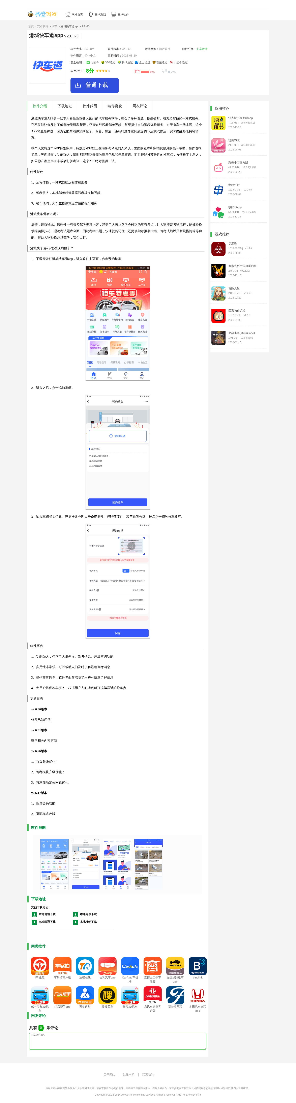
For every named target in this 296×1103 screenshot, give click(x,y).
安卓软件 (42, 26)
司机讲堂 (85, 1006)
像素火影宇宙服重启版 (242, 266)
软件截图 (90, 106)
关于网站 (109, 1074)
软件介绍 (40, 106)
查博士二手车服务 (152, 979)
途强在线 (85, 977)
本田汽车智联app (197, 1008)
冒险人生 (234, 288)
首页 (31, 26)
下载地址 (65, 106)
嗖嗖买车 (107, 1006)
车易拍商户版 (62, 977)
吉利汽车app (107, 977)
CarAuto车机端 (130, 979)
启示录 (232, 243)
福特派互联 (175, 1006)
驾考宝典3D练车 (40, 1008)
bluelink (198, 977)
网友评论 (139, 106)
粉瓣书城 (234, 140)
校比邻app (235, 207)
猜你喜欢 (115, 106)
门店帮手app (62, 1006)
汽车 (54, 26)
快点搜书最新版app (240, 117)
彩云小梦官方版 (238, 162)
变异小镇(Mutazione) (241, 333)
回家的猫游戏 (236, 310)
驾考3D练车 (130, 1006)
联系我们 (148, 1074)
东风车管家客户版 (152, 1008)
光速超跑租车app (175, 979)
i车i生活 (40, 977)
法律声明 (128, 1074)
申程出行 (234, 184)
